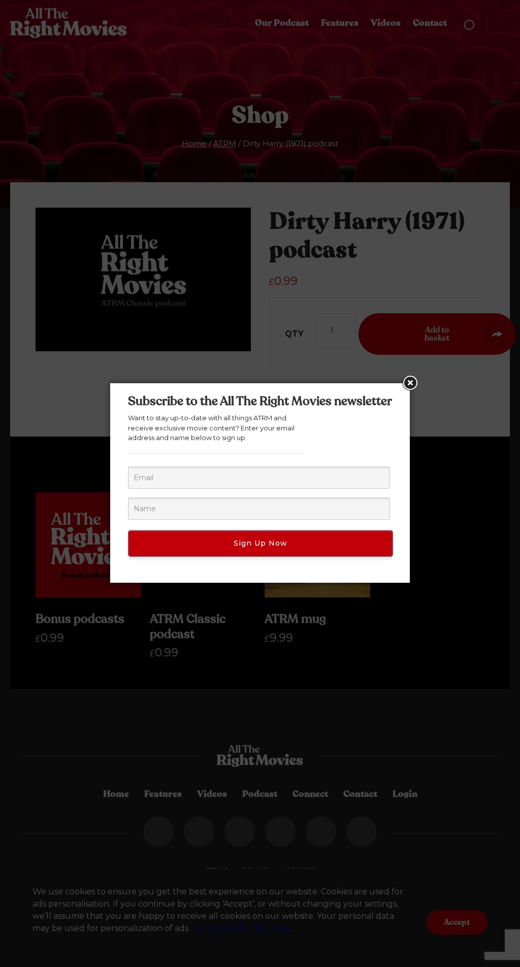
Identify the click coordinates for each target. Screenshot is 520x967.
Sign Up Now (260, 543)
